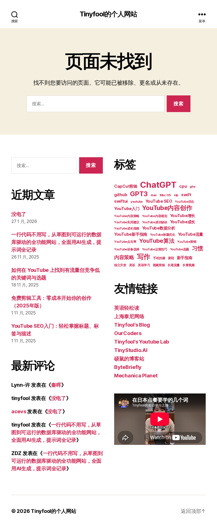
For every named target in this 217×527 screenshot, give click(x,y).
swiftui (121, 201)
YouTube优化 (184, 202)
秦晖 (56, 385)
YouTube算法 (157, 240)
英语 (132, 265)
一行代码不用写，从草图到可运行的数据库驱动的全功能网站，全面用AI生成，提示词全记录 (56, 242)
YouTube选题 (179, 249)
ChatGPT (158, 185)
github (120, 194)
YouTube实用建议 (126, 222)
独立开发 (120, 265)
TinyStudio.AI (130, 350)
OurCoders (128, 333)
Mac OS (165, 195)
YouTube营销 (186, 242)
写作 (143, 257)
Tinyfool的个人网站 (108, 14)
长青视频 (189, 265)
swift (186, 194)
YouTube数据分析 (158, 228)
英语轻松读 (126, 308)
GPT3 (139, 194)
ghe (192, 187)
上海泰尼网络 (129, 316)
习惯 (197, 248)
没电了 (18, 214)
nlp (176, 195)
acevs (18, 411)
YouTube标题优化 (162, 235)
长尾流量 (174, 265)
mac (154, 195)
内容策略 (124, 257)
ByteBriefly (128, 367)
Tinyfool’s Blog (132, 325)
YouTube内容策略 (126, 216)
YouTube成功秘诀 (154, 222)
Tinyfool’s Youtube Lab (141, 342)
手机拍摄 (159, 258)
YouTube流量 (190, 234)
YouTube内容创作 (167, 207)
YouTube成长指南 (126, 228)
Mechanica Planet (136, 376)
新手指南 (184, 257)
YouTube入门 (127, 208)
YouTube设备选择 (126, 249)
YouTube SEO (159, 201)
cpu (183, 186)
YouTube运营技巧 (154, 249)
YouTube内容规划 (154, 216)
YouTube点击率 (125, 242)
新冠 (171, 258)
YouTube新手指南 (130, 234)
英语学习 (144, 265)
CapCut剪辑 (125, 186)
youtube (137, 202)
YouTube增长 (183, 215)
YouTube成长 (183, 221)
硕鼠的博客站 (129, 359)
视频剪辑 (159, 265)
